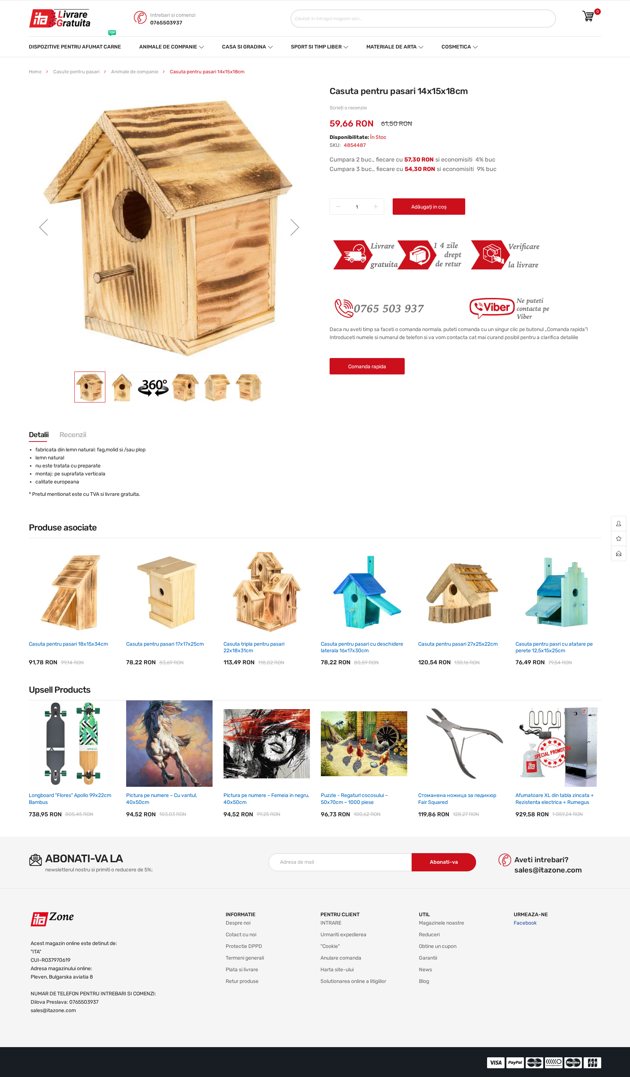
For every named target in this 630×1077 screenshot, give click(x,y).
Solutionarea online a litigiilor (353, 981)
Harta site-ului (337, 970)
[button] (43, 227)
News (425, 970)
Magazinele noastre (441, 923)
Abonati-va (444, 862)
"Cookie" (330, 946)
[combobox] (423, 18)
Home (35, 71)
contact (618, 553)
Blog (424, 981)
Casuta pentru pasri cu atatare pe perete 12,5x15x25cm (554, 647)
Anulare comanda (340, 958)
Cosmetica (457, 43)
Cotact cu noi (241, 935)
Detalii (38, 434)
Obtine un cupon (437, 946)
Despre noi (238, 923)
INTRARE (330, 923)
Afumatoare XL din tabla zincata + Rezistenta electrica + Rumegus (555, 798)
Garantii (428, 958)
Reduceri (429, 935)
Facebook (525, 923)
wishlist (618, 538)
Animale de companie (168, 47)
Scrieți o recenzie (348, 107)
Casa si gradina (244, 47)
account (618, 523)
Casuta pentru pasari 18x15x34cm (68, 644)
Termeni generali (245, 958)
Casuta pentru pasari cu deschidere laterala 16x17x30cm (362, 647)
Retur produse (242, 981)
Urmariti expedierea (343, 935)
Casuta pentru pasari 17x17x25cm (165, 644)
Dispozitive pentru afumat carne (75, 43)
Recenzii (72, 434)
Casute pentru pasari (76, 71)
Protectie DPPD (244, 946)
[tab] (38, 434)
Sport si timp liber (316, 47)
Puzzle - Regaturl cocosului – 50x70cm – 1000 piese (354, 798)
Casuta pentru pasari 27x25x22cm (458, 644)
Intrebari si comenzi (172, 15)
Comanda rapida (367, 366)
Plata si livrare (242, 970)
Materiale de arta (391, 43)
